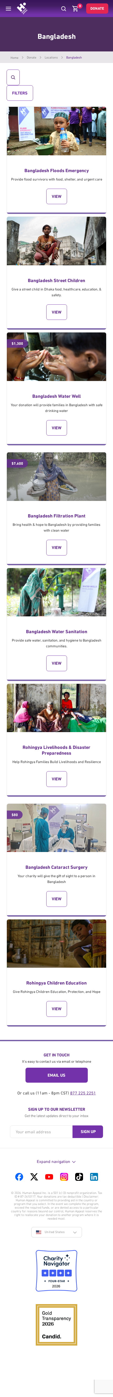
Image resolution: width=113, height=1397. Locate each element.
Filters (20, 95)
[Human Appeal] (22, 8)
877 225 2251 (83, 1093)
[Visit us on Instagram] (64, 1177)
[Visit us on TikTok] (79, 1177)
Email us (56, 1075)
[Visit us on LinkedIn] (94, 1177)
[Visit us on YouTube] (49, 1177)
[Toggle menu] (8, 8)
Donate (97, 8)
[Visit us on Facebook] (19, 1177)
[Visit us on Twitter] (34, 1177)
